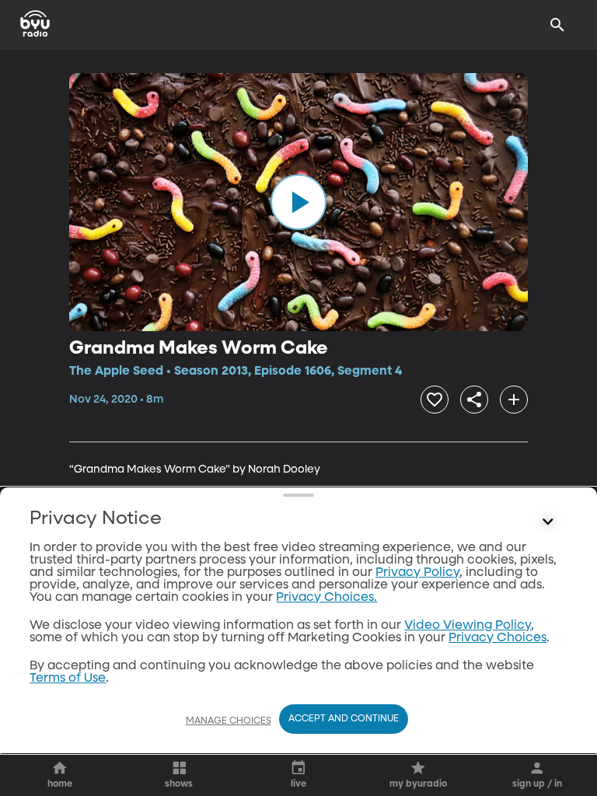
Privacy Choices (497, 638)
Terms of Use (68, 678)
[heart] (435, 400)
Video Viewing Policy (467, 626)
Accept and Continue (343, 719)
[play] (298, 202)
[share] (474, 400)
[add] (514, 400)
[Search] (557, 25)
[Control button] (548, 522)
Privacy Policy (417, 573)
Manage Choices (228, 721)
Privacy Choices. (326, 598)
